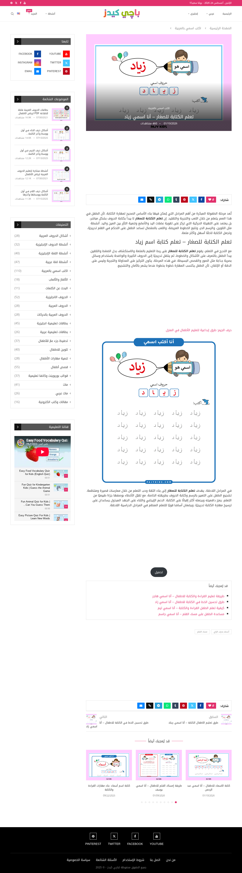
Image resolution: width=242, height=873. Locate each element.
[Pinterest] (11, 3)
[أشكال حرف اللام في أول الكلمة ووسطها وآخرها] (61, 196)
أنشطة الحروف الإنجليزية (41, 244)
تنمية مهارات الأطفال (41, 358)
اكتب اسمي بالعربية (188, 28)
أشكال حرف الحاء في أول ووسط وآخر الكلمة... (34, 132)
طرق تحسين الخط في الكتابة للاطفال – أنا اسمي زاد (189, 602)
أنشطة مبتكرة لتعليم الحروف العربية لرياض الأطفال (32, 172)
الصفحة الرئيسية (221, 28)
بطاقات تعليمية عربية (41, 332)
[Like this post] (209, 200)
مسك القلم (202, 632)
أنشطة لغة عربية (41, 262)
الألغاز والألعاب (41, 280)
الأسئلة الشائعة (106, 860)
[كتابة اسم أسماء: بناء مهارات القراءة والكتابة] (109, 765)
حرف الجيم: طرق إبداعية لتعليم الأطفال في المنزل (199, 330)
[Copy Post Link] (150, 200)
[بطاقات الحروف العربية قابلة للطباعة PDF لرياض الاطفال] (61, 114)
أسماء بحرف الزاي (221, 632)
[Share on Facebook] (201, 200)
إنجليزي (194, 13)
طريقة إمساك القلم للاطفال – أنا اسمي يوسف (159, 787)
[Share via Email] (142, 200)
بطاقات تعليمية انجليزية (41, 323)
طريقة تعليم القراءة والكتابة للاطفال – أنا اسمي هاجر (188, 596)
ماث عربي (41, 393)
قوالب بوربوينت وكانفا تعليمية (41, 376)
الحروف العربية (41, 306)
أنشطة (51, 13)
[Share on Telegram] (159, 200)
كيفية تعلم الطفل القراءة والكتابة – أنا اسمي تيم (191, 608)
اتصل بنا (155, 860)
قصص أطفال (41, 367)
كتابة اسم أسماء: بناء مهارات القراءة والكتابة (109, 787)
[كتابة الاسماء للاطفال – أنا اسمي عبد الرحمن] (209, 765)
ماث (41, 385)
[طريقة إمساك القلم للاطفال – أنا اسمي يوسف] (159, 765)
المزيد (32, 12)
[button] (91, 776)
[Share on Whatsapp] (168, 200)
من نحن (170, 860)
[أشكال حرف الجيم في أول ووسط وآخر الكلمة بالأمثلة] (61, 155)
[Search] (12, 13)
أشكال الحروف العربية (41, 236)
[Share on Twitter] (193, 200)
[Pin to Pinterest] (184, 200)
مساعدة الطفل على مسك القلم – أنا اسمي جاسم (191, 614)
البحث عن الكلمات (41, 288)
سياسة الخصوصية (78, 860)
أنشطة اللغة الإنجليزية (41, 253)
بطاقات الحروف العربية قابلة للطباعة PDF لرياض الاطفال (33, 111)
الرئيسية (227, 13)
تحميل (159, 572)
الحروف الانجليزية (41, 297)
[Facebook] (20, 3)
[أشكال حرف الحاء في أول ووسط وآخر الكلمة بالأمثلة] (61, 135)
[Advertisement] (159, 162)
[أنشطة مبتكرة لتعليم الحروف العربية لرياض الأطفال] (61, 175)
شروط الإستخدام (133, 860)
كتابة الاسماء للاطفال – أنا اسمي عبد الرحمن (208, 787)
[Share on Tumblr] (176, 200)
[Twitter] (16, 3)
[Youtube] (25, 3)
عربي (211, 13)
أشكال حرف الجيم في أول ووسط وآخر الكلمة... (34, 152)
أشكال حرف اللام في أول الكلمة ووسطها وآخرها (34, 193)
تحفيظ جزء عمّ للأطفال (41, 341)
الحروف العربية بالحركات (41, 315)
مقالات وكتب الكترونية (41, 402)
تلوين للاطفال (41, 350)
